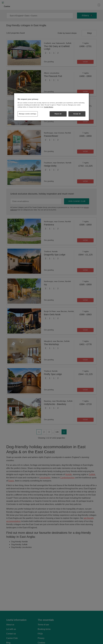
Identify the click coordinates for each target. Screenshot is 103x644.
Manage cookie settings (27, 114)
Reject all (58, 114)
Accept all (77, 114)
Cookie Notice (48, 107)
